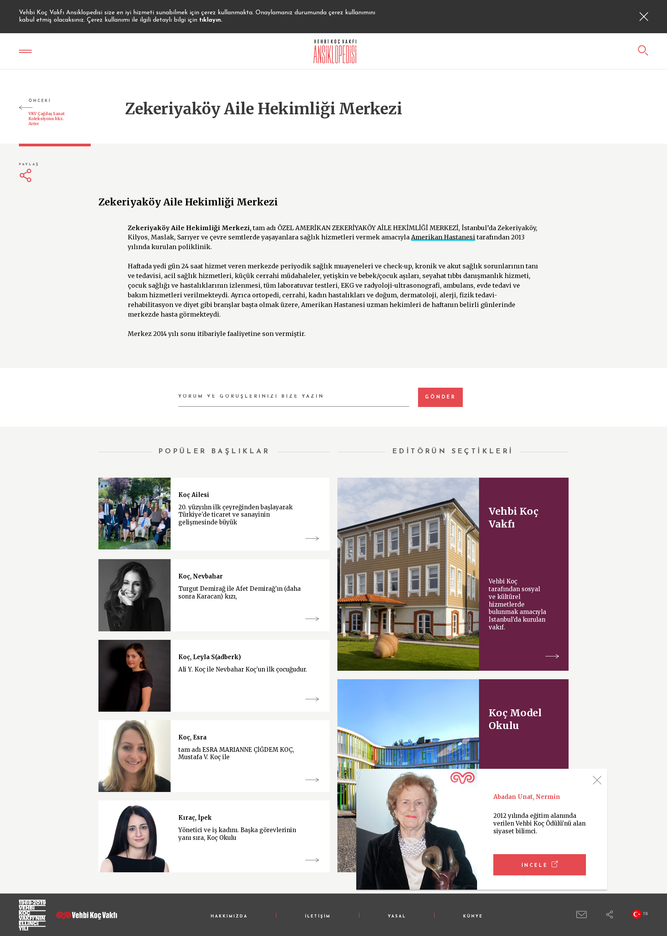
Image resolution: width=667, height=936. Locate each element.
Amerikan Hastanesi (443, 237)
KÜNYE (473, 916)
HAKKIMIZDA (229, 916)
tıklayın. (210, 20)
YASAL (397, 916)
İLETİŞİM (318, 916)
